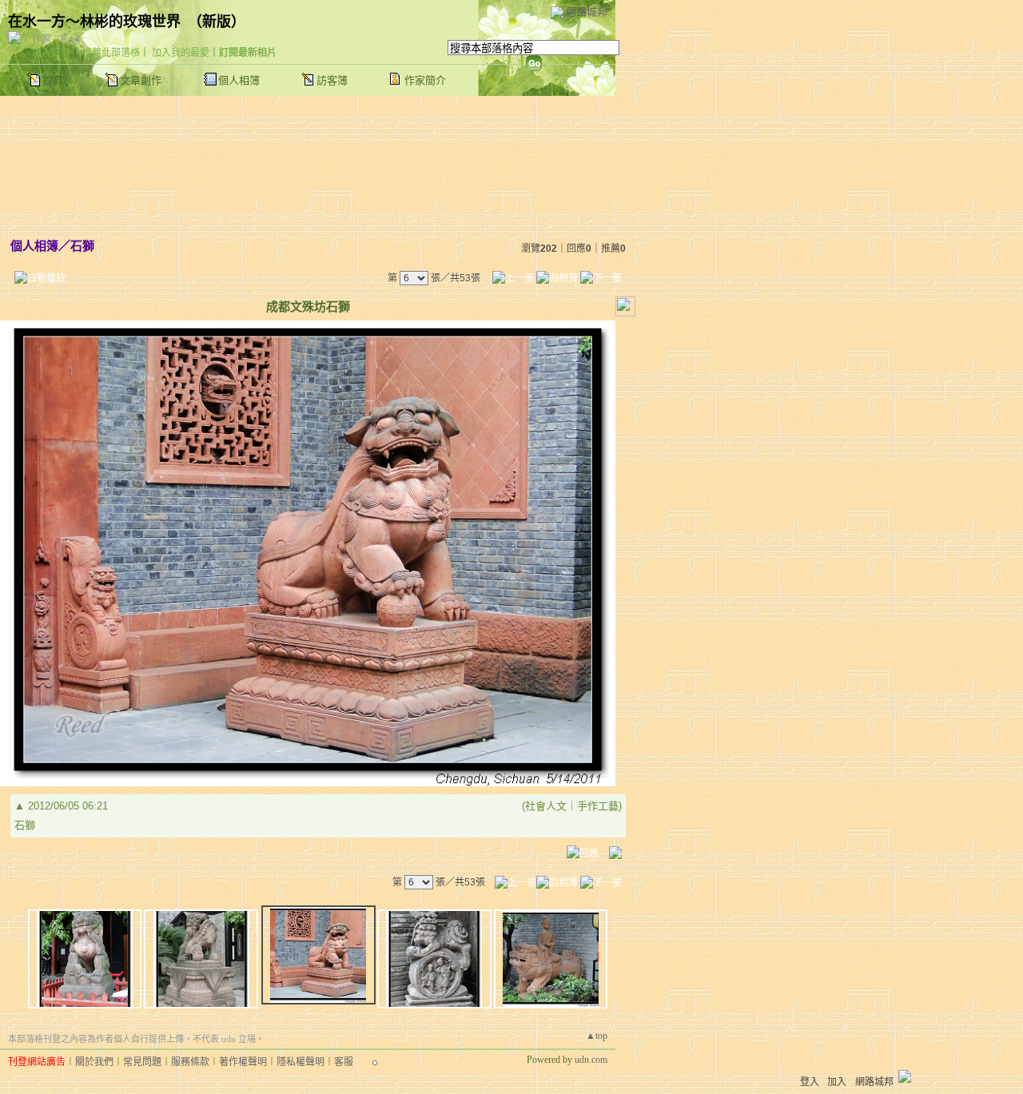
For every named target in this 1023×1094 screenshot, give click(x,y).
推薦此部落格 (111, 52)
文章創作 (140, 80)
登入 (809, 1082)
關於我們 (94, 1062)
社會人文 (546, 806)
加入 (836, 1082)
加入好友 (51, 52)
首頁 (52, 80)
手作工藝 (598, 806)
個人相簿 (239, 80)
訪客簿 (332, 80)
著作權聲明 (243, 1062)
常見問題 (142, 1062)
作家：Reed (56, 39)
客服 (343, 1062)
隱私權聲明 (300, 1062)
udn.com (591, 1059)
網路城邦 (586, 12)
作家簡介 (425, 80)
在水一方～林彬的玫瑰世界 (94, 22)
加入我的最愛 (180, 52)
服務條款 (190, 1062)
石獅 (82, 246)
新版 (216, 22)
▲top (596, 1035)
